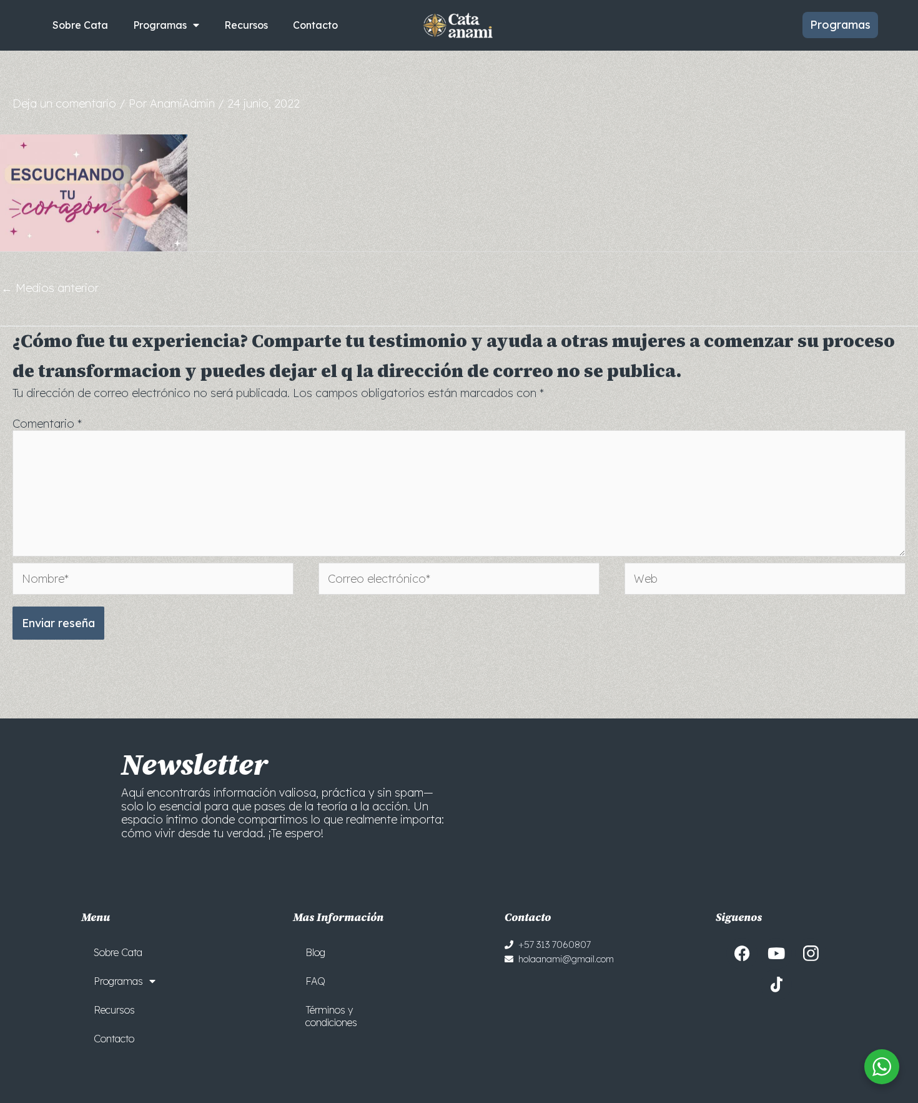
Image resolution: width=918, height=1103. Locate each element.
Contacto (315, 25)
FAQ (315, 981)
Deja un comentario (64, 103)
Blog (315, 952)
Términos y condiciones (331, 1016)
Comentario (47, 423)
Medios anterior (50, 288)
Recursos (246, 25)
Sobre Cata (80, 25)
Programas (160, 25)
